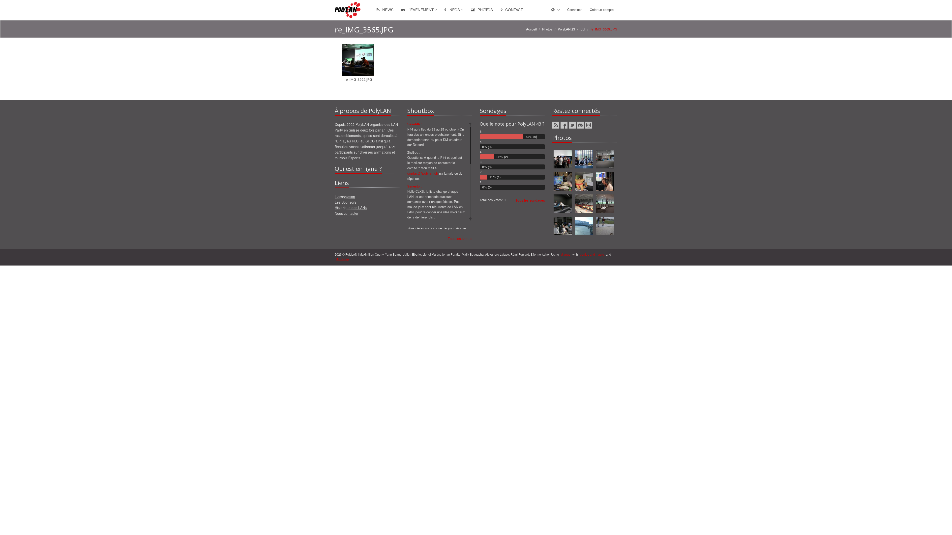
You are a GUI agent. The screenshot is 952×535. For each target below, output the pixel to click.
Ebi (582, 29)
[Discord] (580, 125)
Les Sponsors (345, 202)
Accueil (531, 29)
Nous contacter (346, 213)
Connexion (574, 9)
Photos (484, 9)
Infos (454, 9)
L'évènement (421, 9)
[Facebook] (564, 125)
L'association (345, 196)
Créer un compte (602, 9)
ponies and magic (592, 254)
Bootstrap (342, 259)
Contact (513, 9)
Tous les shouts (460, 238)
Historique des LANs (351, 207)
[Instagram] (588, 125)
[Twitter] (572, 125)
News (387, 9)
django (565, 254)
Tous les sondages (530, 200)
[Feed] (555, 125)
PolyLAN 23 (566, 29)
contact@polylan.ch (422, 173)
